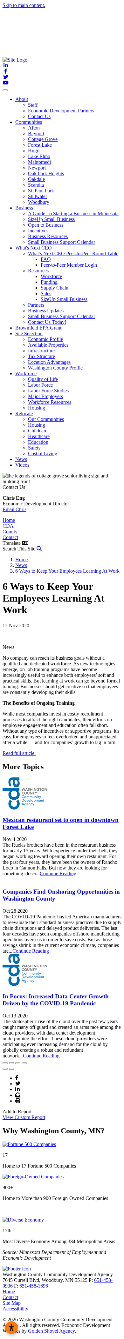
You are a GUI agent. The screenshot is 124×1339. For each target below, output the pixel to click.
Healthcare (39, 436)
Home (9, 520)
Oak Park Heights (46, 173)
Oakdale (36, 179)
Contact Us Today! (47, 322)
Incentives (38, 230)
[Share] (11, 1063)
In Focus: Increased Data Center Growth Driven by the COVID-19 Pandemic (56, 1000)
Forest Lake (40, 145)
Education (38, 442)
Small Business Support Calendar (61, 242)
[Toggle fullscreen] (17, 1063)
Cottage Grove (43, 139)
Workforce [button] (26, 373)
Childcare (37, 430)
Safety (34, 447)
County (10, 531)
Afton (34, 127)
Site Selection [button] (29, 333)
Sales (46, 293)
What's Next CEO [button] (33, 247)
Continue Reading (58, 873)
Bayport (36, 133)
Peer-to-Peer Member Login (69, 265)
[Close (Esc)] (5, 1063)
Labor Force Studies (48, 390)
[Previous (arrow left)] (5, 1069)
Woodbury (38, 202)
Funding (49, 282)
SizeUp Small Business (51, 219)
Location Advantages (49, 362)
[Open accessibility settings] (11, 1327)
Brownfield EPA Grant (38, 327)
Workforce (51, 276)
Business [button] (24, 207)
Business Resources (48, 236)
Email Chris (14, 509)
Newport (37, 167)
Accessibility (15, 1308)
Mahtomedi (39, 162)
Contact (10, 537)
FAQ (46, 259)
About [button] (21, 99)
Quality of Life (43, 379)
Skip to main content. (24, 5)
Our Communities (46, 419)
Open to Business (45, 225)
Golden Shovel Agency (51, 1331)
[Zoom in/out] (24, 1063)
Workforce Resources (49, 402)
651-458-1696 (33, 1286)
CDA (8, 526)
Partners (36, 305)
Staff (33, 105)
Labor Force (40, 385)
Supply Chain (54, 287)
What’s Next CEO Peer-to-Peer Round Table (73, 253)
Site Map (12, 1303)
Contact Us (39, 116)
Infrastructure (41, 350)
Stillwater (37, 196)
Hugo (33, 150)
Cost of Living (42, 453)
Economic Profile (45, 339)
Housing (36, 407)
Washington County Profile (55, 367)
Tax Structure (41, 356)
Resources (38, 270)
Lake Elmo (39, 156)
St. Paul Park (41, 190)
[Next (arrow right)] (11, 1069)
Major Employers (45, 396)
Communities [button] (28, 122)
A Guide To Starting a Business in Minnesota (73, 213)
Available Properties (48, 345)
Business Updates (46, 310)
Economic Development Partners (61, 110)
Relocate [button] (24, 413)
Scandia (36, 185)
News (21, 459)
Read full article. (19, 753)
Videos (22, 465)
